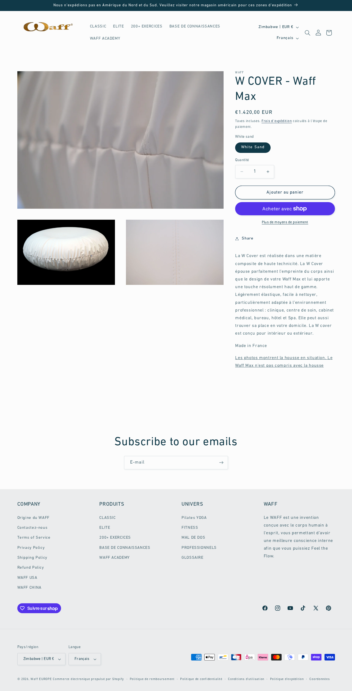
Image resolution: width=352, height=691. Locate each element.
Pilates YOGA (194, 518)
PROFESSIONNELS (199, 548)
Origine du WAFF (33, 518)
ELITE (104, 528)
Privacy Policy (31, 548)
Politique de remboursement (152, 679)
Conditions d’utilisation (246, 679)
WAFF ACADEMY (114, 558)
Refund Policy (30, 568)
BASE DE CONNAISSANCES (124, 548)
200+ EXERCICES (115, 538)
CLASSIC (107, 518)
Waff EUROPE (41, 679)
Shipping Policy (32, 558)
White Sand (253, 147)
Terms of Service (34, 538)
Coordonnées (319, 679)
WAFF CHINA (29, 588)
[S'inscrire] (221, 462)
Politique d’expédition (287, 679)
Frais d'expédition (277, 121)
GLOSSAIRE (193, 558)
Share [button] (247, 238)
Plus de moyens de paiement (285, 222)
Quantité (242, 160)
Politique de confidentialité (201, 679)
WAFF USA (27, 578)
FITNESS (190, 528)
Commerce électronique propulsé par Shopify (88, 679)
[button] (307, 32)
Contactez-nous (32, 528)
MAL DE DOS (193, 538)
